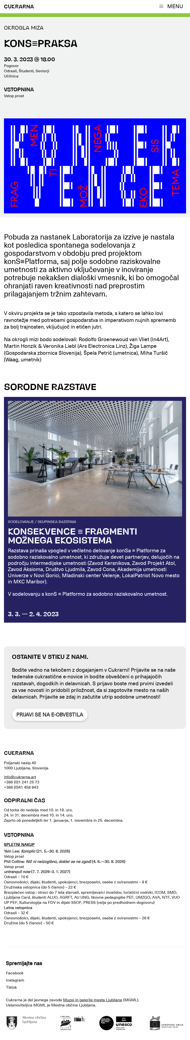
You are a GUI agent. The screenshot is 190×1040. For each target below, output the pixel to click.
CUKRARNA (19, 7)
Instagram (15, 980)
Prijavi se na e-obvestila (49, 714)
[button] (172, 6)
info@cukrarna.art (20, 777)
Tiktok (11, 987)
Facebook (15, 973)
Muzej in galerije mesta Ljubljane (92, 1000)
